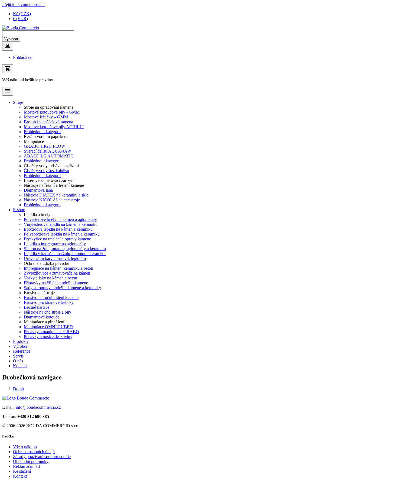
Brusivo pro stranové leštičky (49, 302)
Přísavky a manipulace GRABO (51, 331)
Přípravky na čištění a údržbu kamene (56, 283)
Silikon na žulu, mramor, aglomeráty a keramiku (65, 248)
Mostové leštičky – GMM (46, 117)
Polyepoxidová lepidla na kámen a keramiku (62, 234)
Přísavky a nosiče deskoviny (48, 336)
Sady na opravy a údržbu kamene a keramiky (62, 287)
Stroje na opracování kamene (48, 107)
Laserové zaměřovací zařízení (49, 180)
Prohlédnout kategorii (42, 131)
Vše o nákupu (25, 447)
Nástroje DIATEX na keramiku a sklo (56, 195)
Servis (18, 356)
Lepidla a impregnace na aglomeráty (55, 244)
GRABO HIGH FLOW (44, 146)
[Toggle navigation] (7, 91)
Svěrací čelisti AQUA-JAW (47, 151)
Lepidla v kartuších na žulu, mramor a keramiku (65, 253)
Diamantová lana (38, 190)
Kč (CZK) (22, 13)
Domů (18, 389)
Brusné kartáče (36, 307)
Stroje (18, 102)
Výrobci (20, 346)
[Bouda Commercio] (20, 27)
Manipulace (34, 141)
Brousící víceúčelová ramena (48, 122)
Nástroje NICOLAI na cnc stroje (52, 200)
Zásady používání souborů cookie (42, 456)
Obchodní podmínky (30, 461)
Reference (21, 351)
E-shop (19, 209)
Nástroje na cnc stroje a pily (47, 312)
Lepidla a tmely (37, 214)
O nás (18, 361)
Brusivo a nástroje (39, 292)
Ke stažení (22, 471)
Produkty (21, 341)
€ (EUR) (20, 18)
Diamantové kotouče (41, 317)
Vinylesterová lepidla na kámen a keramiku (60, 224)
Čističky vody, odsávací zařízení (51, 165)
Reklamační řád (26, 466)
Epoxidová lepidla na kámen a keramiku (58, 229)
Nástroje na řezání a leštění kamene (54, 185)
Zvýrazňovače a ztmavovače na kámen (57, 273)
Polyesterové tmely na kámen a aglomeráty (60, 219)
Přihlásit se (22, 57)
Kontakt (20, 365)
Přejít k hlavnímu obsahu (23, 4)
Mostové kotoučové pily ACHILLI (54, 126)
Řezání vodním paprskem (45, 136)
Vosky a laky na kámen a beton (50, 278)
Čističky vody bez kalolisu (46, 170)
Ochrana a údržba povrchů (46, 263)
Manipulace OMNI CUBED (48, 326)
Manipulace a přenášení (44, 322)
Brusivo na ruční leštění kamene (51, 297)
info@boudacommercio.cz (38, 407)
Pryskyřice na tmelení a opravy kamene (57, 239)
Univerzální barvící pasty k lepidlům (55, 258)
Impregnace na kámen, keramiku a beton (58, 268)
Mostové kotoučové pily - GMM (52, 112)
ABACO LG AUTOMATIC (48, 156)
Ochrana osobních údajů (34, 451)
